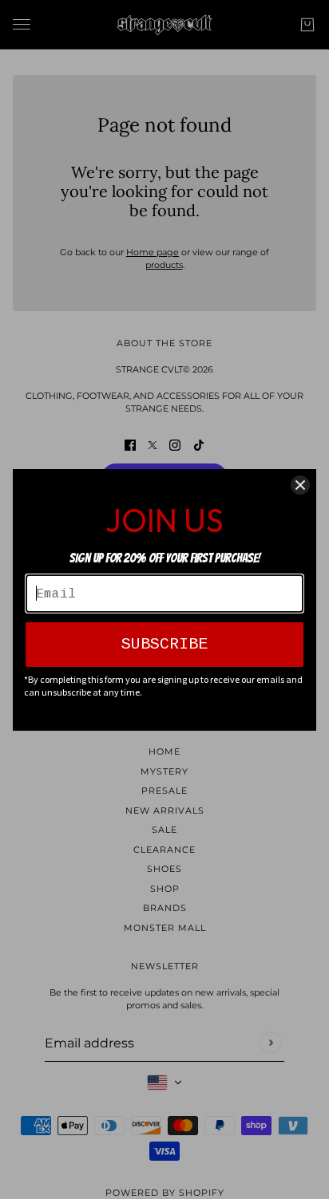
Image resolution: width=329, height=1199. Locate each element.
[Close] (300, 485)
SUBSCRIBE (164, 644)
